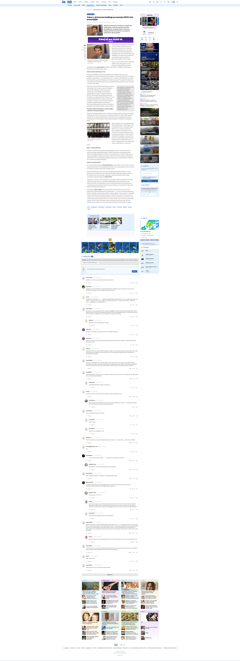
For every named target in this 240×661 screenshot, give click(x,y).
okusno (124, 611)
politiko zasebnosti (146, 178)
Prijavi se (134, 271)
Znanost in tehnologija (101, 5)
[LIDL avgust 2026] (110, 239)
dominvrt (105, 611)
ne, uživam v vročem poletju (148, 235)
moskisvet (85, 611)
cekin (143, 580)
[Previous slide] (135, 240)
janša (88, 209)
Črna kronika (77, 5)
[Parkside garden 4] (85, 247)
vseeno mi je (144, 237)
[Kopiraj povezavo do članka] (85, 59)
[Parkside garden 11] (133, 247)
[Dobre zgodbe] (150, 2)
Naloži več (109, 574)
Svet (121, 5)
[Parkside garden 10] (126, 247)
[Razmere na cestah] (161, 2)
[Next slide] (137, 240)
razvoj (114, 207)
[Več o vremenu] (157, 39)
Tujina (83, 5)
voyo (143, 611)
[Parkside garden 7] (105, 247)
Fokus (109, 5)
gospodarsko (101, 207)
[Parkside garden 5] (91, 247)
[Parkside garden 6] (98, 247)
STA (85, 48)
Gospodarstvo (90, 5)
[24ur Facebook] (121, 645)
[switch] (173, 2)
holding (130, 207)
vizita (123, 580)
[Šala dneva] (156, 194)
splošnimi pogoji (151, 177)
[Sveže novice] (88, 10)
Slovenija (70, 5)
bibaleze (85, 580)
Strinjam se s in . (149, 178)
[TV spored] (157, 2)
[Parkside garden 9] (119, 247)
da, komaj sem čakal (146, 233)
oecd (88, 207)
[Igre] (154, 2)
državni (125, 207)
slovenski (119, 207)
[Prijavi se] (168, 2)
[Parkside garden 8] (112, 247)
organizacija (94, 207)
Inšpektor (115, 5)
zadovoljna (105, 580)
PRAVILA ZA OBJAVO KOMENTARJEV (90, 262)
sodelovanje (108, 207)
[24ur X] (124, 645)
